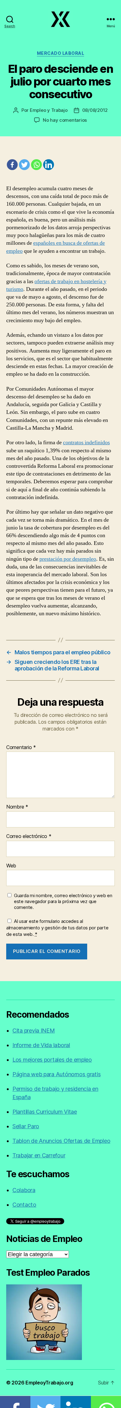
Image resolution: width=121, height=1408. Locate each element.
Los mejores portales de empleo (52, 1059)
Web (11, 866)
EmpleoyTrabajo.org (49, 1382)
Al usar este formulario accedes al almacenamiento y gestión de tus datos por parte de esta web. (57, 927)
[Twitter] (24, 164)
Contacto (24, 1204)
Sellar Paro (25, 1126)
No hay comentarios (65, 120)
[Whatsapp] (36, 164)
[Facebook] (12, 164)
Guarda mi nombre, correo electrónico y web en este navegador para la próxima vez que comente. (63, 901)
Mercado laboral (60, 53)
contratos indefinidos (86, 442)
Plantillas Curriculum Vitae (44, 1111)
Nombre (17, 807)
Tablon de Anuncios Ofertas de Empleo (61, 1141)
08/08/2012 (95, 110)
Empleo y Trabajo (49, 110)
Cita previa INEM (33, 1030)
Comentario (21, 747)
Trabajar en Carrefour (38, 1155)
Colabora (23, 1190)
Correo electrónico (29, 836)
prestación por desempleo (67, 559)
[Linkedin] (48, 164)
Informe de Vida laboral (41, 1045)
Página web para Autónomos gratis (56, 1074)
